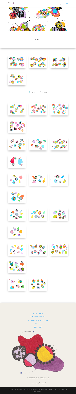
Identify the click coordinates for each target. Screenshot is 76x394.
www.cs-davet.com (47, 389)
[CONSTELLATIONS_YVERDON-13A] (17, 291)
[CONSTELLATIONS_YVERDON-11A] (17, 255)
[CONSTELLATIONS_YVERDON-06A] (59, 150)
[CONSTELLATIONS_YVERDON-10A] (59, 220)
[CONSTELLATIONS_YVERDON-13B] (38, 291)
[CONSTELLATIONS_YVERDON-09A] (17, 220)
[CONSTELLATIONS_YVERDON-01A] (17, 68)
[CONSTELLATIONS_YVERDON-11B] (38, 255)
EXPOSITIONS (33, 320)
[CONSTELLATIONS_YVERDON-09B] (38, 220)
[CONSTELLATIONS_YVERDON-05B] (38, 150)
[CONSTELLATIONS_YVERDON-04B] (17, 133)
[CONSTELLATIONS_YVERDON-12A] (59, 255)
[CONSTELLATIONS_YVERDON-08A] (59, 185)
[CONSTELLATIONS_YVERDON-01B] (38, 68)
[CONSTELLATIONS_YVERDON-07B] (38, 185)
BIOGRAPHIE (38, 313)
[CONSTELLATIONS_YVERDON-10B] (17, 238)
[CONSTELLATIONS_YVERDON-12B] (17, 273)
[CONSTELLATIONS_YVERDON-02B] (17, 85)
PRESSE (38, 323)
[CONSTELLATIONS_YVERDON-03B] (38, 115)
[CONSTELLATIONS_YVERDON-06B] (17, 168)
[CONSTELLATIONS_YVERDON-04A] (59, 115)
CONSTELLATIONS (38, 316)
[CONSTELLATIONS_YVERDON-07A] (17, 185)
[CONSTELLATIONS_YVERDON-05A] (17, 150)
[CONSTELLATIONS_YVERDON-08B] (17, 203)
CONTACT (38, 327)
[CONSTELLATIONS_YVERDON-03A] (17, 115)
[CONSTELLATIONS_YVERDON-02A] (59, 68)
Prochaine (43, 92)
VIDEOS (45, 320)
